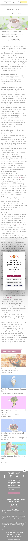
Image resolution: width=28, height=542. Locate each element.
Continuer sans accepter (14, 279)
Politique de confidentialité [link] (14, 286)
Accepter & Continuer (14, 276)
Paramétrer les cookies (14, 282)
